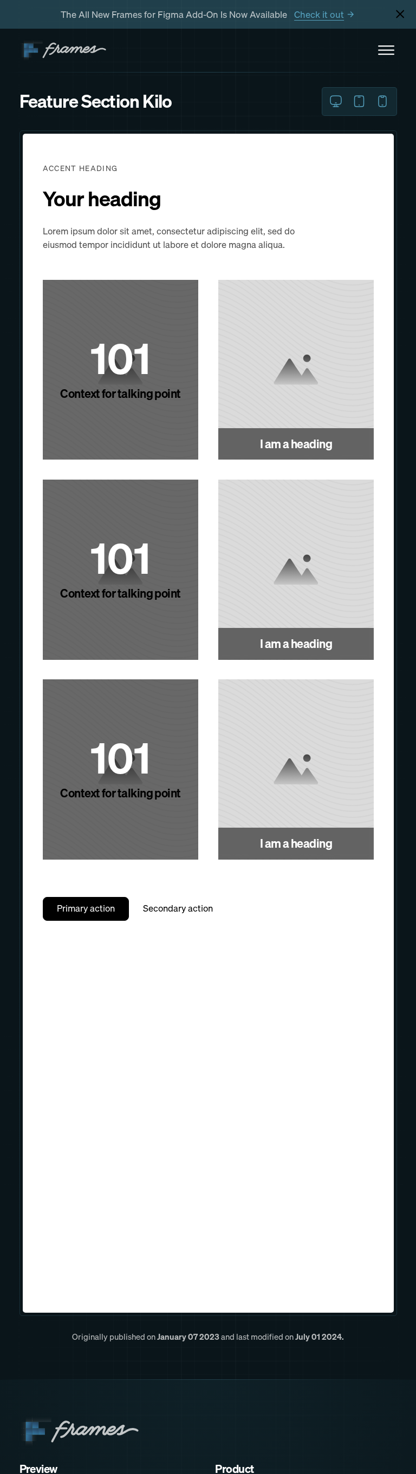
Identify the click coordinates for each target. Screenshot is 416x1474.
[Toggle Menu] (386, 50)
